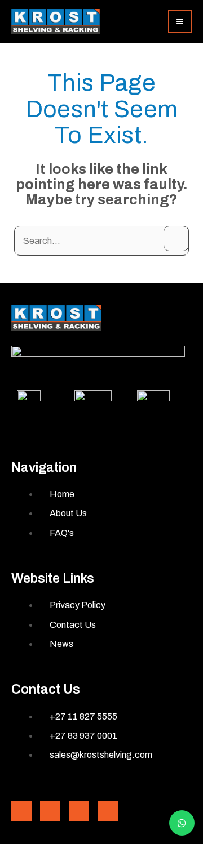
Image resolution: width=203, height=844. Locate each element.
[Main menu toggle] (180, 21)
